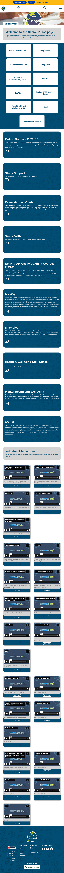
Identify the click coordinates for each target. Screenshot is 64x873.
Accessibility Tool (20, 2)
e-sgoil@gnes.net (34, 851)
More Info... (9, 436)
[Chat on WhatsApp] (32, 867)
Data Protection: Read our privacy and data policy (23, 853)
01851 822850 (34, 854)
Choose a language (42, 2)
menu (60, 9)
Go (7, 151)
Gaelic (31, 2)
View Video (17, 485)
